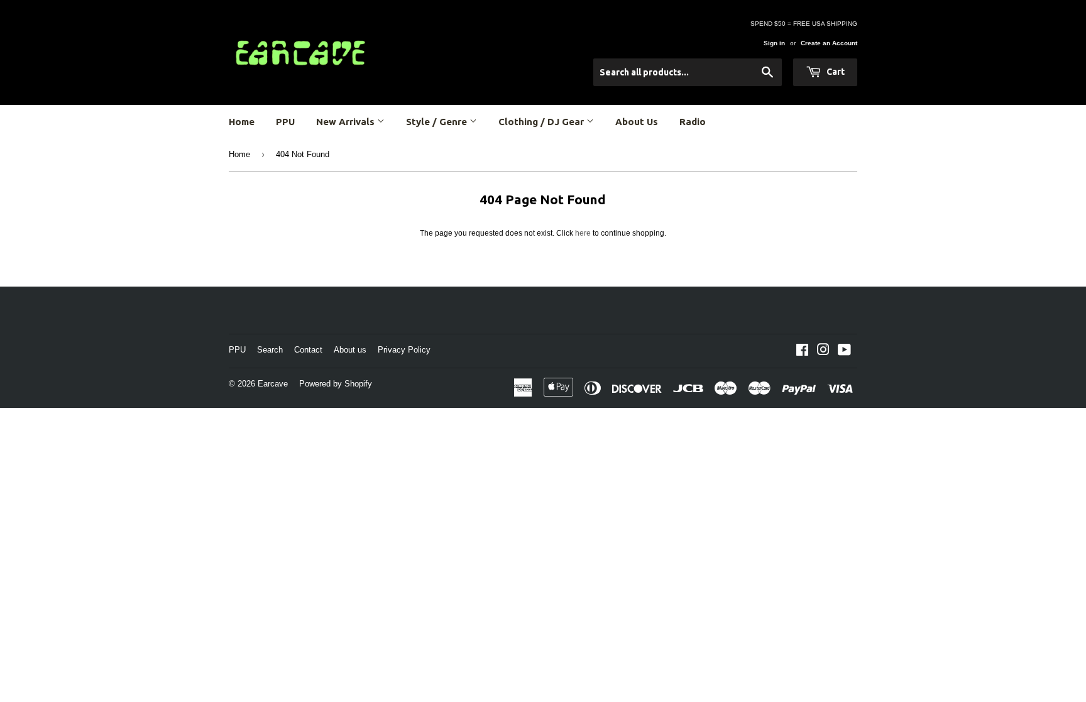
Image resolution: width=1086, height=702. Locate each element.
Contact (308, 349)
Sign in (774, 43)
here (583, 233)
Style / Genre (437, 121)
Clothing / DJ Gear (542, 121)
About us (350, 349)
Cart (835, 72)
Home (242, 121)
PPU (285, 121)
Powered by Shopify (335, 383)
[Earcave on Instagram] (823, 352)
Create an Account (829, 43)
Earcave (273, 383)
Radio (692, 121)
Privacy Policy (404, 349)
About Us (636, 121)
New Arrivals (346, 121)
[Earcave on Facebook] (802, 352)
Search (270, 349)
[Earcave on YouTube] (844, 352)
